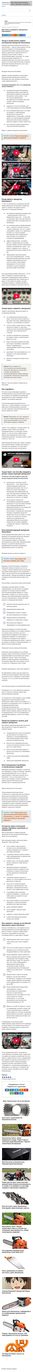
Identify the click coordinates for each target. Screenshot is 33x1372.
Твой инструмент (9, 3)
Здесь (26, 22)
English (4, 15)
